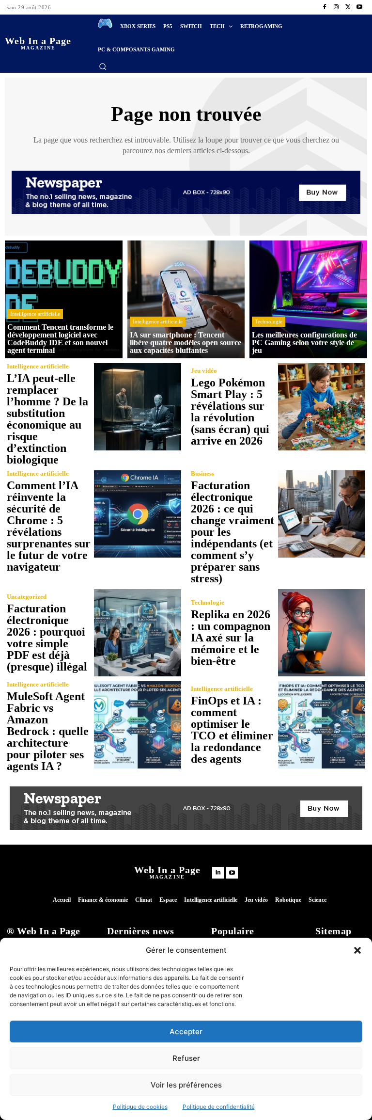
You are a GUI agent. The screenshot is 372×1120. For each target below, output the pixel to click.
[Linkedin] (218, 873)
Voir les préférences (186, 1084)
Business (202, 473)
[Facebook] (324, 7)
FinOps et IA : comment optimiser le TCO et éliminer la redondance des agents (232, 729)
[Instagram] (336, 7)
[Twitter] (348, 7)
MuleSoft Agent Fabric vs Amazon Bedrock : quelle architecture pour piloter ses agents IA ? (48, 731)
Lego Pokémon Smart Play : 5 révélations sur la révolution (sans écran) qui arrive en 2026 (230, 411)
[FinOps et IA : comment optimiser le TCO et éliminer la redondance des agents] (321, 724)
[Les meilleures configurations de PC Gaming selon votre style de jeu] (308, 299)
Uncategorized (26, 596)
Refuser (186, 1058)
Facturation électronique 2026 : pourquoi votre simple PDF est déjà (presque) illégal (47, 637)
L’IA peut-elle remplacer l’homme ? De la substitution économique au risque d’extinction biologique (47, 419)
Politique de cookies (140, 1106)
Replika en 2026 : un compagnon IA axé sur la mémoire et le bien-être (230, 637)
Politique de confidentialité (219, 1106)
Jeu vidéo (204, 371)
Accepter (186, 1031)
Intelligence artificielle (35, 314)
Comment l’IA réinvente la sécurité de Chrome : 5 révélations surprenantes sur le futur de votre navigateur (49, 526)
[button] (357, 950)
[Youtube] (359, 7)
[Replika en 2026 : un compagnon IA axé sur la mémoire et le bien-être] (321, 632)
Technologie (268, 321)
